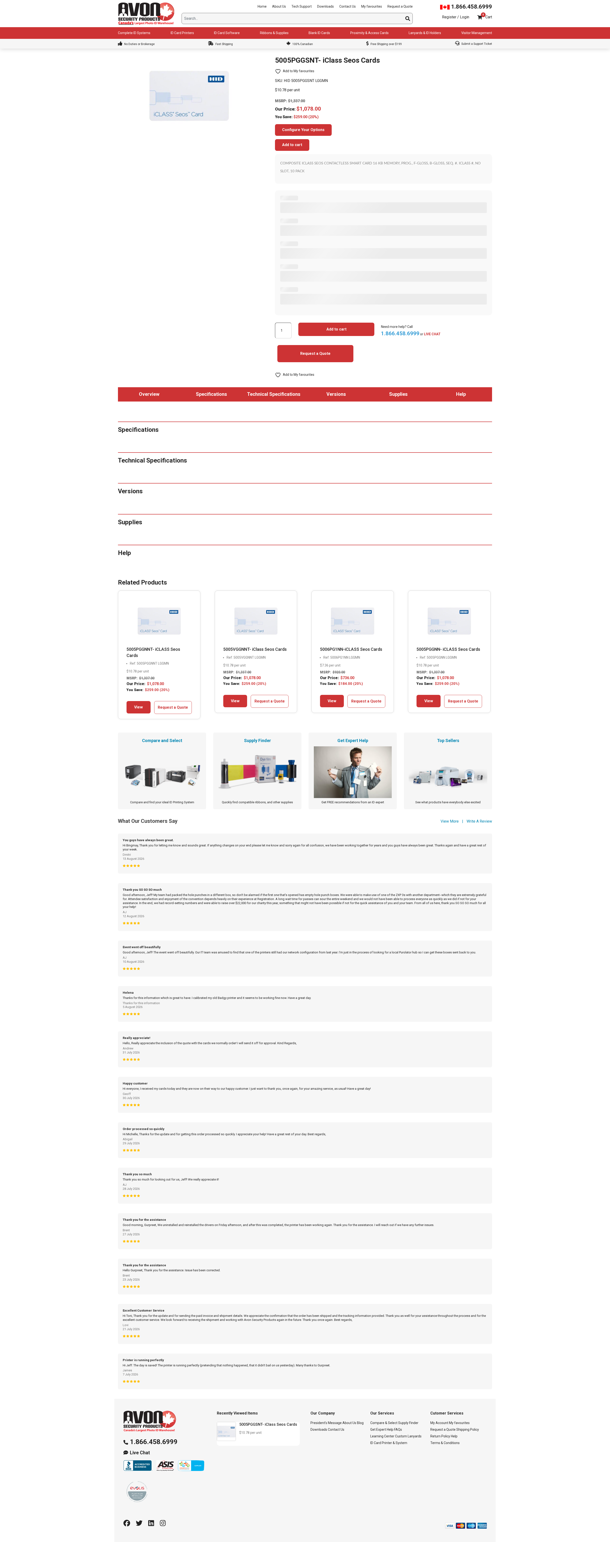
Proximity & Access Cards (369, 33)
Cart (488, 17)
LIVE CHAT (432, 334)
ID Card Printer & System (388, 1443)
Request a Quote (400, 6)
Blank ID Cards (319, 33)
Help (454, 1436)
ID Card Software (227, 33)
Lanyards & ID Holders (425, 33)
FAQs (398, 1429)
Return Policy (440, 1436)
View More (450, 821)
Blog (360, 1423)
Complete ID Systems (134, 33)
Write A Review (479, 821)
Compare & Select (383, 1423)
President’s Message (326, 1423)
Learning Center (382, 1436)
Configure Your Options (303, 129)
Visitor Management (476, 33)
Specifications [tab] (211, 394)
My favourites (371, 6)
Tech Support (301, 6)
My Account (439, 1423)
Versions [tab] (336, 394)
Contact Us (347, 6)
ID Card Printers (182, 33)
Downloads (325, 6)
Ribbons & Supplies (274, 33)
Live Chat (140, 1452)
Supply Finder (408, 1423)
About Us (279, 6)
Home (262, 6)
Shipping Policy (467, 1429)
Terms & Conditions (445, 1443)
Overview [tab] (149, 394)
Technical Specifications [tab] (273, 394)
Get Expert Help (381, 1429)
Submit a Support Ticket (476, 44)
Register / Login (455, 17)
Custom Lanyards (408, 1436)
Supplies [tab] (398, 394)
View (138, 707)
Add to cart (292, 144)
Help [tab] (461, 394)
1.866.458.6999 (471, 6)
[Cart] (479, 17)
